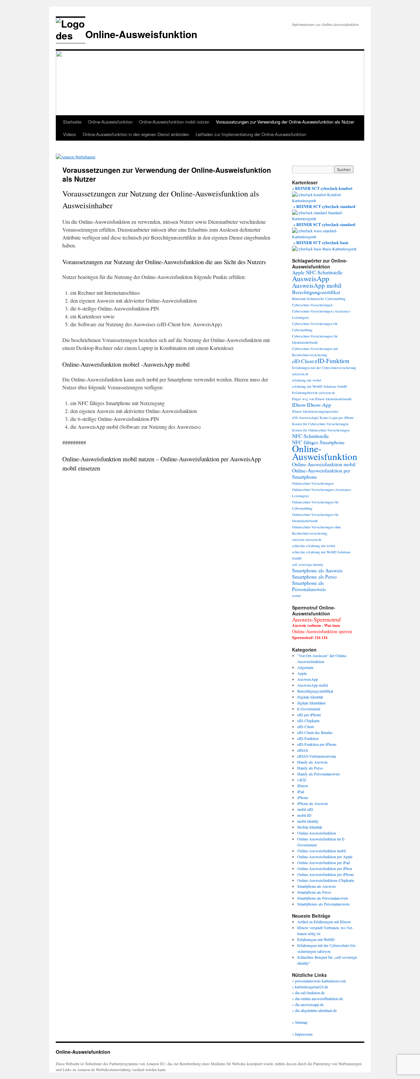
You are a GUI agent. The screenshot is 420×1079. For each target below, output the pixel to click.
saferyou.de (313, 539)
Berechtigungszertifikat (316, 291)
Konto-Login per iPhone (337, 417)
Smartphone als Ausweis (317, 570)
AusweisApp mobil (316, 285)
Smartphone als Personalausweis (309, 585)
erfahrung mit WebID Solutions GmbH (319, 386)
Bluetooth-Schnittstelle (308, 298)
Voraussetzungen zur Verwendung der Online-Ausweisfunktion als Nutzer (285, 122)
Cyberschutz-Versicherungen (312, 305)
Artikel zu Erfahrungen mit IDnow (324, 921)
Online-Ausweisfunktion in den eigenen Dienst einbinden (136, 134)
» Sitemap (299, 1022)
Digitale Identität (310, 697)
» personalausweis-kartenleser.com (319, 980)
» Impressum (302, 1034)
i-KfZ (301, 779)
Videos (69, 134)
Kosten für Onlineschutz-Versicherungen (320, 430)
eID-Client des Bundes (315, 732)
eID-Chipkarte (308, 720)
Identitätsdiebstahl (338, 399)
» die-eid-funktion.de (308, 992)
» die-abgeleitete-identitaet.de (314, 1010)
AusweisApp (310, 278)
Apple (302, 673)
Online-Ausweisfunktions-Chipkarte (325, 880)
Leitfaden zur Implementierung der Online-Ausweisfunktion (251, 134)
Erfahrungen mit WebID (316, 939)
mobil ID (304, 815)
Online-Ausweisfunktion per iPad (323, 862)
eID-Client (303, 360)
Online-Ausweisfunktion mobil (323, 464)
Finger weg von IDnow (308, 399)
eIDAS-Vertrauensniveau (316, 756)
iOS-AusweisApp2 (305, 417)
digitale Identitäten (311, 702)
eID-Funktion (332, 360)
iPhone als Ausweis (312, 803)
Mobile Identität (309, 827)
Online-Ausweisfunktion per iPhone (325, 874)
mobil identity (308, 821)
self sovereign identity (307, 564)
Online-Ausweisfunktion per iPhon (324, 868)
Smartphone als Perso (314, 576)
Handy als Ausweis (312, 762)
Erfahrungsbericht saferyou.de (313, 392)
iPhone (302, 797)
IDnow (299, 404)
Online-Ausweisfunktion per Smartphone (321, 473)
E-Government (308, 708)
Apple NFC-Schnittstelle (317, 272)
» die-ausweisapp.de (308, 1004)
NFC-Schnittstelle (310, 435)
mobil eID (305, 809)
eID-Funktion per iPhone (316, 744)
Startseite (72, 122)
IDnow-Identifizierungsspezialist (315, 411)
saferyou (298, 539)
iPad (300, 791)
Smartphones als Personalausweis (323, 904)
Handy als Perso (310, 767)
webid (296, 595)
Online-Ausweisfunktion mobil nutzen (174, 122)
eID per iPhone (309, 714)
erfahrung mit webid (306, 380)
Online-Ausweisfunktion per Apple (324, 856)
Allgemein (305, 667)
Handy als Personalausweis (318, 773)
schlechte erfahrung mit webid (313, 545)
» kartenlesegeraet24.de (310, 986)
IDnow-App (319, 404)
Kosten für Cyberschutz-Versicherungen (320, 424)
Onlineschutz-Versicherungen (312, 483)
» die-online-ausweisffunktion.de (317, 998)
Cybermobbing (335, 298)
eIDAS (302, 750)
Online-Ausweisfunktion (141, 34)
